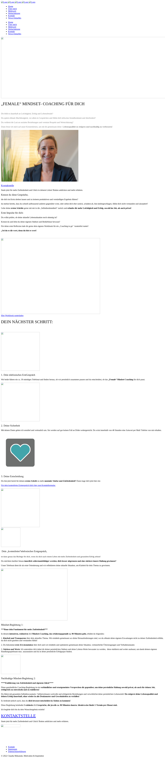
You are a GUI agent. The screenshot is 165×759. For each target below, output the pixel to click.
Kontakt (11, 747)
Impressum (12, 749)
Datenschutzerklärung (17, 751)
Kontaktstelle (7, 185)
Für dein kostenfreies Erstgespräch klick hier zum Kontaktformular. (28, 485)
